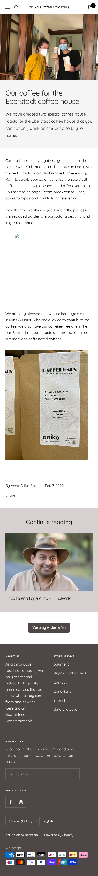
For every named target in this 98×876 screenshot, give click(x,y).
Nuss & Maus (20, 320)
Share (10, 495)
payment (61, 664)
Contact (60, 682)
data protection (67, 709)
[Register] (73, 774)
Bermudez (21, 332)
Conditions (62, 691)
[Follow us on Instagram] (21, 802)
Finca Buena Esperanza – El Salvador (39, 598)
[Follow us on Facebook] (10, 802)
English (47, 821)
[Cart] (90, 7)
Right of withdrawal (70, 673)
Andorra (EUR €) (20, 821)
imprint (59, 700)
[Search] (16, 7)
